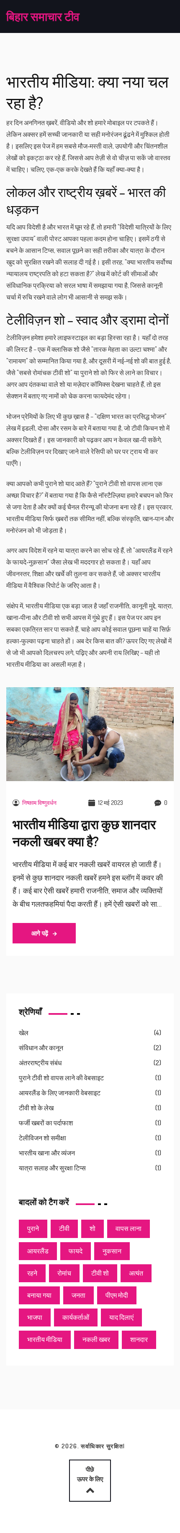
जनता (78, 1295)
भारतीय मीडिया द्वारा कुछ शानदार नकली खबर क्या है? (84, 832)
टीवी (64, 1228)
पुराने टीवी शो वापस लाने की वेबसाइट (61, 1077)
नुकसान (112, 1251)
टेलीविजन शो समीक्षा (42, 1138)
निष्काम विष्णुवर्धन (39, 802)
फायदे (75, 1251)
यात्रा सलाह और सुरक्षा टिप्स (52, 1168)
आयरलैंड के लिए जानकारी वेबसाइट (59, 1092)
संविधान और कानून (41, 1047)
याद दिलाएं (121, 1317)
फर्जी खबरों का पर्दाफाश (46, 1122)
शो (92, 1228)
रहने (32, 1273)
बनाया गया (39, 1295)
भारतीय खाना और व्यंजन (47, 1153)
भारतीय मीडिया (44, 1339)
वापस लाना (128, 1228)
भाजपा (34, 1317)
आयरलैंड (38, 1251)
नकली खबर (96, 1339)
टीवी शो (100, 1273)
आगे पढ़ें (40, 933)
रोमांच (64, 1273)
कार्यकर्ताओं (75, 1317)
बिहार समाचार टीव (43, 16)
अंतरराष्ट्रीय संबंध (40, 1062)
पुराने (33, 1228)
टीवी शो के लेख (36, 1107)
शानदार (139, 1339)
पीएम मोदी (116, 1295)
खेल (23, 1032)
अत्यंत (136, 1273)
